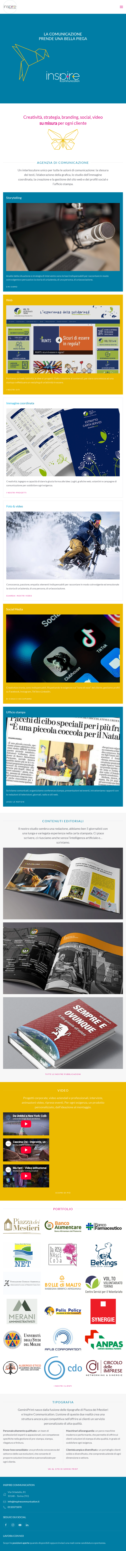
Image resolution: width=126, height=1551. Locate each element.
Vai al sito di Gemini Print (63, 1469)
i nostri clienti (63, 1386)
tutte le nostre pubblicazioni (63, 1074)
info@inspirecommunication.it (23, 1501)
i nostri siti (13, 390)
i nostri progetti (16, 493)
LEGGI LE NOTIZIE (15, 802)
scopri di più (63, 1193)
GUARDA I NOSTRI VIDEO (19, 596)
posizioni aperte (20, 1542)
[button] (121, 7)
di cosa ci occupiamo (19, 699)
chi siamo (12, 287)
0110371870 (15, 1506)
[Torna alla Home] (10, 7)
